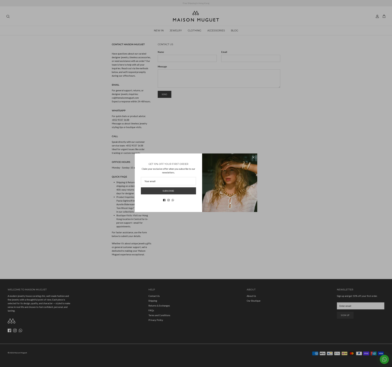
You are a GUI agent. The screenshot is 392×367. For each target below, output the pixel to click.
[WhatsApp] (173, 200)
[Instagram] (168, 200)
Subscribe (168, 191)
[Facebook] (164, 200)
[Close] (253, 157)
